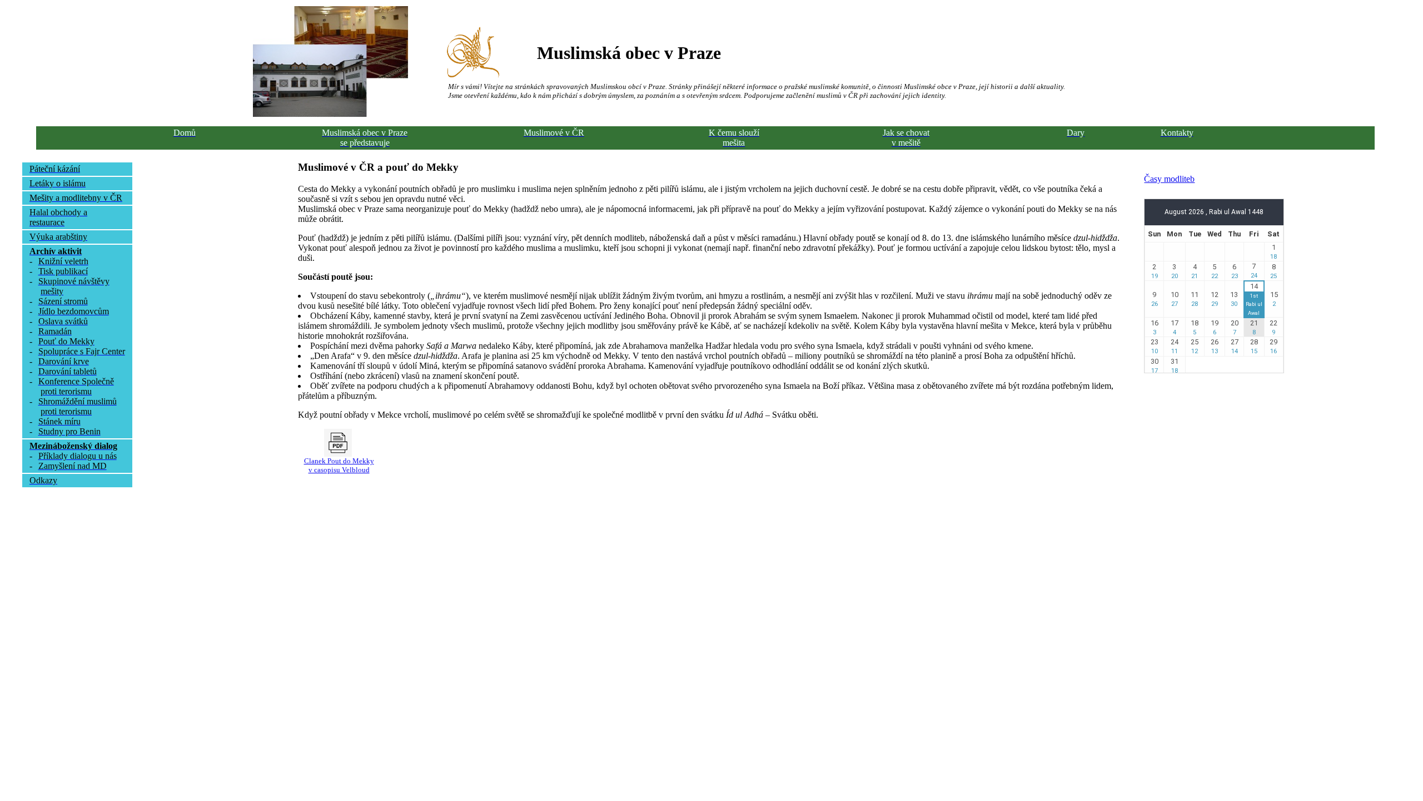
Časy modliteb (1169, 179)
